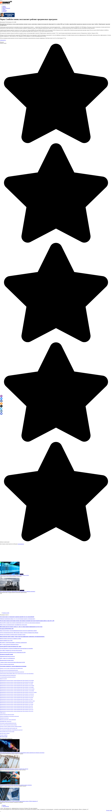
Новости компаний (6, 8)
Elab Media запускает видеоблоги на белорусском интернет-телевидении (12, 671)
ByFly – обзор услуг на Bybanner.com (7, 658)
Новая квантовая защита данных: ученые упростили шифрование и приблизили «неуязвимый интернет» (22, 636)
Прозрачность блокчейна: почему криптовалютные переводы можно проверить (16, 785)
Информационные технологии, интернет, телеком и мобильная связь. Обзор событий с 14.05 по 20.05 (16, 711)
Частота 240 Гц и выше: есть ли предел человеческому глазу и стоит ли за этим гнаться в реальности (20, 622)
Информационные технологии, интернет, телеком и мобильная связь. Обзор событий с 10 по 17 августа (17, 695)
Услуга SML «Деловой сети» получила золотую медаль (11, 650)
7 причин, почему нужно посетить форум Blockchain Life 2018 (12, 662)
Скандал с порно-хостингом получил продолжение (8, 724)
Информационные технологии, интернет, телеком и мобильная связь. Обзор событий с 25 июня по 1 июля (17, 700)
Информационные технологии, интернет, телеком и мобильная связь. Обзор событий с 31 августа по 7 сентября (18, 692)
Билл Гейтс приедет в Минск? (5, 733)
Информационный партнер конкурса (7, 656)
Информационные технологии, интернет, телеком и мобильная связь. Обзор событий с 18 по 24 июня (16, 702)
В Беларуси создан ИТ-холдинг (6, 654)
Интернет (4, 7)
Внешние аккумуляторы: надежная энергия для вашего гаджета (12, 634)
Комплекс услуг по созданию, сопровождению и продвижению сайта (11, 668)
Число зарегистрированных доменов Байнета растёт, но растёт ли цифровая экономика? (17, 591)
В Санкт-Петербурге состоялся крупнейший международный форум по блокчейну (16, 648)
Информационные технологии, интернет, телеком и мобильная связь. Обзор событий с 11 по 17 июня (16, 704)
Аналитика (4, 10)
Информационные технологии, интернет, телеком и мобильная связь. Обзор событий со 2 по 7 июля (16, 699)
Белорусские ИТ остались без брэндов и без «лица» (10, 646)
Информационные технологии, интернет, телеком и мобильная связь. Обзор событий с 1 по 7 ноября (16, 683)
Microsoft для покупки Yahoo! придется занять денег (8, 728)
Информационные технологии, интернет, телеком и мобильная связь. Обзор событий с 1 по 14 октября (17, 687)
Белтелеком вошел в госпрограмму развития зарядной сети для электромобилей (17, 616)
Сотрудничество (5, 806)
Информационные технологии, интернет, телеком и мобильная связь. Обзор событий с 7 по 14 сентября (17, 690)
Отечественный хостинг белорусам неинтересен (8, 675)
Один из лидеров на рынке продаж (7, 664)
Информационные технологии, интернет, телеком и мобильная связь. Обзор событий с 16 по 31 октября (17, 685)
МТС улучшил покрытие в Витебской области (9, 644)
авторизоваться (21, 543)
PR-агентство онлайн (3, 736)
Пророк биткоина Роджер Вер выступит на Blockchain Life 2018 (12, 652)
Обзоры (3, 9)
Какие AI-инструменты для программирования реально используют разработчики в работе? (18, 630)
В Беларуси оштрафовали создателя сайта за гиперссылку (9, 716)
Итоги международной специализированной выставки (9, 670)
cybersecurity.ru (3, 40)
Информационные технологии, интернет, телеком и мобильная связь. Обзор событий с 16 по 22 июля (16, 697)
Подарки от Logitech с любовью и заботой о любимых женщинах (10, 726)
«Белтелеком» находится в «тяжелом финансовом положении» (13, 666)
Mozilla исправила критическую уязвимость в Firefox (10, 638)
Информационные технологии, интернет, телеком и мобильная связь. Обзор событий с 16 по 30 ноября (17, 680)
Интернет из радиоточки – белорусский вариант (8, 719)
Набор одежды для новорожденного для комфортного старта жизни (13, 624)
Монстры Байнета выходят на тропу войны (7, 731)
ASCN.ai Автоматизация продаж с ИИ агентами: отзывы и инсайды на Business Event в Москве (19, 632)
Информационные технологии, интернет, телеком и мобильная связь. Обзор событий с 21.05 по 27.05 (16, 709)
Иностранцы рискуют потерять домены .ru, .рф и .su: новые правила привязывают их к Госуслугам (21, 626)
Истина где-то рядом (3, 678)
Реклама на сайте (5, 612)
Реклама (4, 805)
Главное (4, 6)
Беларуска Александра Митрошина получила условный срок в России (14, 768)
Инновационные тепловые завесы (7, 660)
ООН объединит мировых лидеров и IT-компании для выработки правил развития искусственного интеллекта (22, 752)
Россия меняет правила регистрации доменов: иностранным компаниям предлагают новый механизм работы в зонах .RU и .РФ (27, 620)
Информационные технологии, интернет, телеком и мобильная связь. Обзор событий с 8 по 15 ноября (16, 682)
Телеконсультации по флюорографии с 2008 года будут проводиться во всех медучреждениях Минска (16, 673)
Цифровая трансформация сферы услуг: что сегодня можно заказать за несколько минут (17, 618)
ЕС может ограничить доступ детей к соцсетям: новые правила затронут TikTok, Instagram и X (19, 801)
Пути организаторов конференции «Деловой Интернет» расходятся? (11, 729)
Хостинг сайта (109, 810)
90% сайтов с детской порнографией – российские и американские (13, 642)
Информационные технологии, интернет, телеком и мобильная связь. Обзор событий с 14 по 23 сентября (17, 688)
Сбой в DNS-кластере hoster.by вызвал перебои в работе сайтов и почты (14, 575)
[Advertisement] (35, 553)
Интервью (4, 11)
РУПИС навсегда (2, 712)
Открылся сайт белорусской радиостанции (7, 714)
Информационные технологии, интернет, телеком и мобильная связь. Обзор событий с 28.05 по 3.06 (16, 707)
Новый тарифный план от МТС (6, 640)
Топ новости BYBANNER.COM (6, 628)
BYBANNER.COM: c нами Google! (5, 721)
